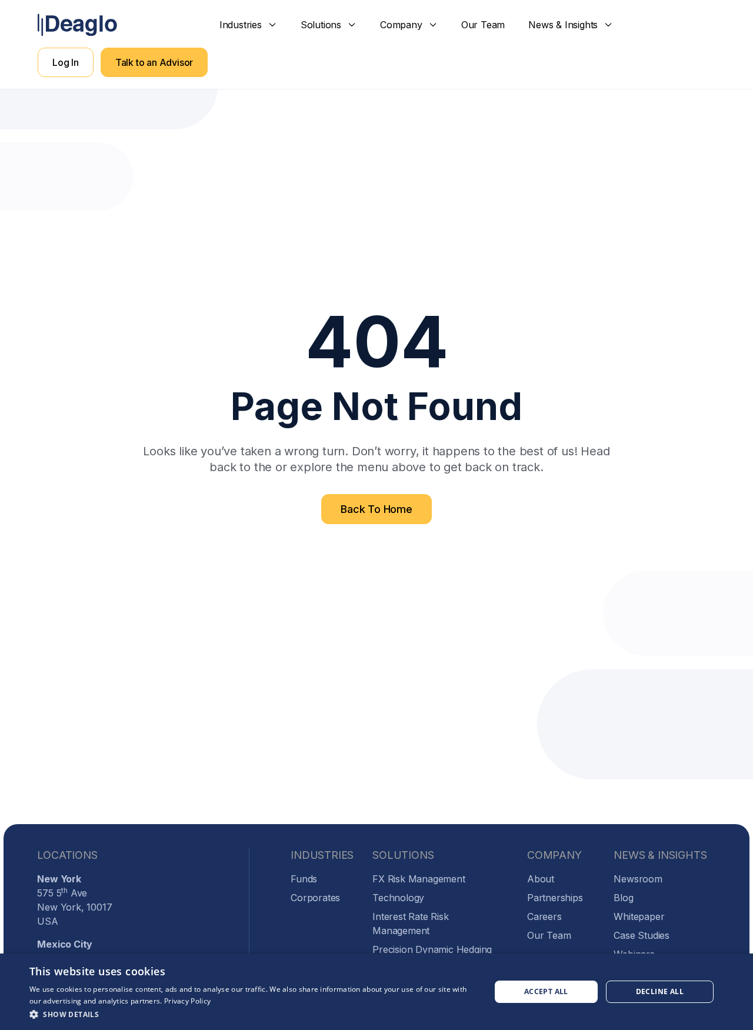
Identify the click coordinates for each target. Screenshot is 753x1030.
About (540, 879)
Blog (623, 898)
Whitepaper (639, 916)
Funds (304, 879)
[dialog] (376, 992)
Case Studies (641, 935)
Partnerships (555, 898)
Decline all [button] (660, 991)
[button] (248, 24)
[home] (77, 25)
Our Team (483, 25)
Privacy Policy (187, 1001)
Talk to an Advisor (154, 62)
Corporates (315, 898)
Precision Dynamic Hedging (432, 949)
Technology (398, 898)
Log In (65, 62)
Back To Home (376, 509)
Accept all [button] (546, 991)
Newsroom (638, 879)
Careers (544, 916)
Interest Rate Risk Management (410, 923)
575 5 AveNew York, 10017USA (74, 900)
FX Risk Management (418, 879)
